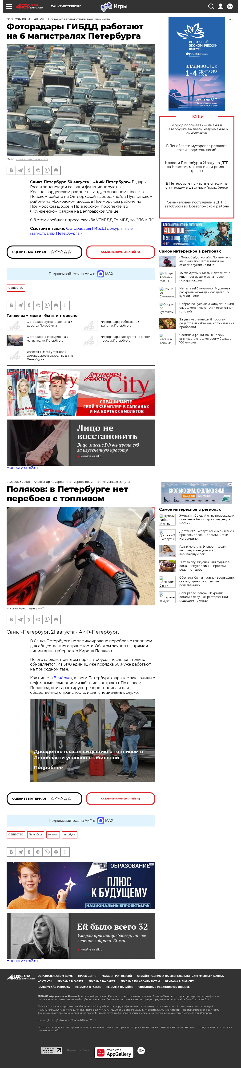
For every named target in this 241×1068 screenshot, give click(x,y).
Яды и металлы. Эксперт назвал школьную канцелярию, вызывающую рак (202, 550)
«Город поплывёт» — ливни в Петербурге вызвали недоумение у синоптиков (197, 129)
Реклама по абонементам (140, 981)
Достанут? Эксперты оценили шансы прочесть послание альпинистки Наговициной (206, 534)
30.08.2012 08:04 (18, 19)
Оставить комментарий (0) (120, 251)
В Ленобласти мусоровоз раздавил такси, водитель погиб (197, 148)
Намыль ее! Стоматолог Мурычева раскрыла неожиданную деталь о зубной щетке (204, 292)
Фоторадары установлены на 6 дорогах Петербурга (49, 323)
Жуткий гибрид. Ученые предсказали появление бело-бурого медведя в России (206, 519)
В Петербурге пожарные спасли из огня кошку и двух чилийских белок (196, 186)
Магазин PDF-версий (117, 976)
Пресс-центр (87, 976)
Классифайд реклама (54, 987)
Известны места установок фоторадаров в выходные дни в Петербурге (50, 355)
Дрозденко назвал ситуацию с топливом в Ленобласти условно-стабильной (88, 754)
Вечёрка (62, 678)
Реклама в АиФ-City (179, 981)
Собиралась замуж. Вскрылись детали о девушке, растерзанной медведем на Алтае (203, 596)
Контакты (45, 981)
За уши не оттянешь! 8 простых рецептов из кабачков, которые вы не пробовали (206, 323)
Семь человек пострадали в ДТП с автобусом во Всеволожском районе (197, 204)
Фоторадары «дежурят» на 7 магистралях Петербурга (47, 338)
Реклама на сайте (101, 981)
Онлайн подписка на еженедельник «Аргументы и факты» (180, 976)
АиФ (41, 608)
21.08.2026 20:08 (18, 481)
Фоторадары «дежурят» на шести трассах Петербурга (125, 338)
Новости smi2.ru (22, 467)
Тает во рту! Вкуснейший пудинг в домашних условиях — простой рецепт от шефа (204, 565)
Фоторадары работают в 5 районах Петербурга (120, 323)
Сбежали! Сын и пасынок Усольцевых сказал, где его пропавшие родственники (206, 581)
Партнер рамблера (78, 1050)
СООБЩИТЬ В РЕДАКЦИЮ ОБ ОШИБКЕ (164, 987)
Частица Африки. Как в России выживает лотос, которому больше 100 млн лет (205, 338)
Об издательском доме (55, 976)
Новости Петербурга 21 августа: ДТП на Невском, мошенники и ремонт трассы (197, 167)
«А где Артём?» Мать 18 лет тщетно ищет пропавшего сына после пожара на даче (204, 276)
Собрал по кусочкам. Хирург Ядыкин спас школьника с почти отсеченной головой (206, 307)
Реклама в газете (70, 981)
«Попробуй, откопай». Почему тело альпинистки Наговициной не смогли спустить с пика (205, 261)
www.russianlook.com (32, 159)
